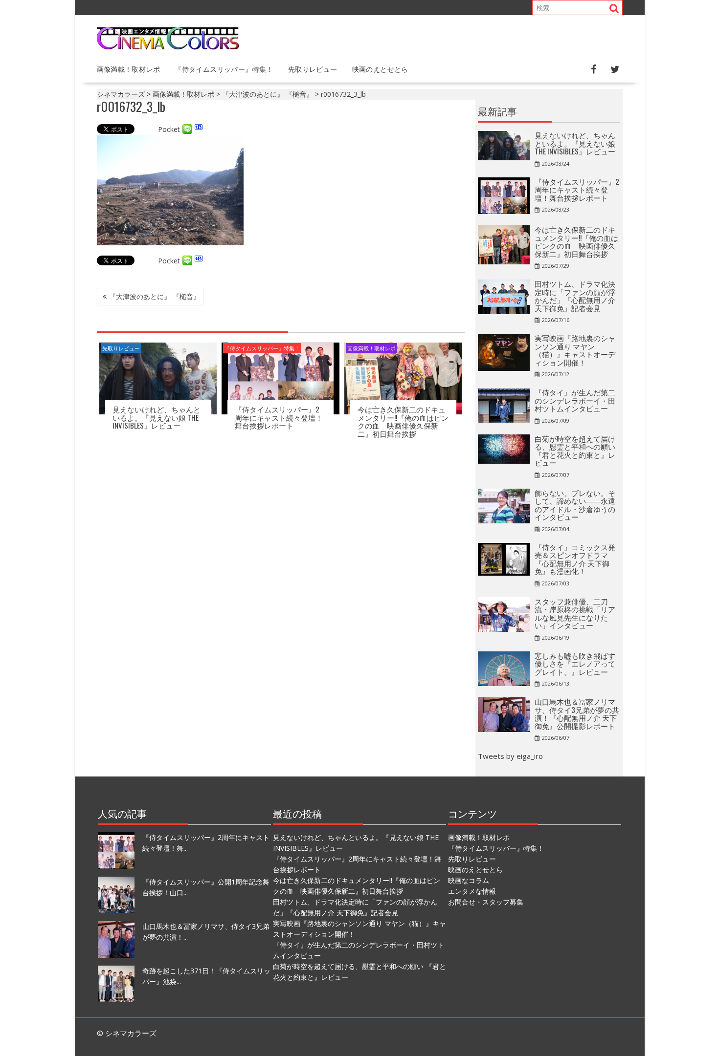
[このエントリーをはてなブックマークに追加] (198, 129)
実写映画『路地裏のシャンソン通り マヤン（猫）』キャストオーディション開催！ (575, 349)
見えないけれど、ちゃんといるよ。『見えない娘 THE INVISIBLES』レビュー (156, 417)
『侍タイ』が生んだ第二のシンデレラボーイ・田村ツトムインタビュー (575, 400)
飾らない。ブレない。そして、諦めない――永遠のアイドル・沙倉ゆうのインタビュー (575, 504)
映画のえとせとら (380, 69)
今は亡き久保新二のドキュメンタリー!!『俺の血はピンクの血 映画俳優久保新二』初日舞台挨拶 (403, 421)
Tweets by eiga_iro (510, 756)
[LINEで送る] (187, 129)
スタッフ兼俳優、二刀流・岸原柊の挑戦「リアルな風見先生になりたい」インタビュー (575, 613)
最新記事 (497, 111)
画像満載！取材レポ (128, 69)
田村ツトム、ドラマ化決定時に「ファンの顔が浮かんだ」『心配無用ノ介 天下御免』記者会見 (575, 295)
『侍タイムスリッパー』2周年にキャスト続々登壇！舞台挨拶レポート (279, 417)
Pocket (169, 129)
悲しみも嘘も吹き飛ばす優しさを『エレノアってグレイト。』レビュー (575, 663)
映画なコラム (468, 880)
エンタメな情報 (472, 891)
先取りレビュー (312, 69)
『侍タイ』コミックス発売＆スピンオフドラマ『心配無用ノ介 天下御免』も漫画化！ (575, 559)
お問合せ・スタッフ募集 (485, 901)
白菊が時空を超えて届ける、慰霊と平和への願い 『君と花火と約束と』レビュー (575, 450)
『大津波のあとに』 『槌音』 (154, 296)
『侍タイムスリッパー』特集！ (224, 69)
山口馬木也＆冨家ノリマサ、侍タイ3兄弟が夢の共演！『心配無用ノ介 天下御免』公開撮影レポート (577, 713)
